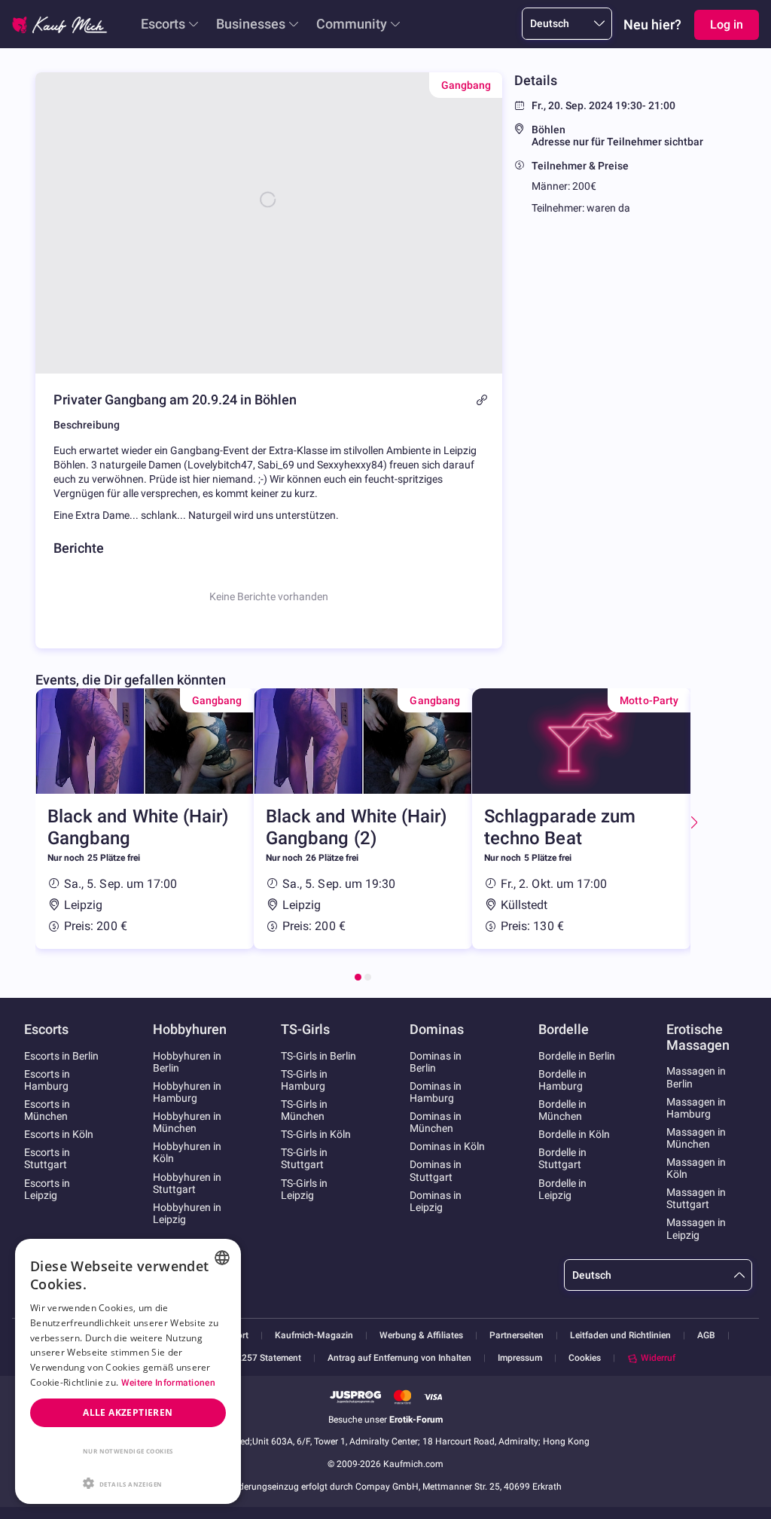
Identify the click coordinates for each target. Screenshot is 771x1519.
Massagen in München (696, 1138)
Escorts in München (47, 1110)
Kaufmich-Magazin (314, 1336)
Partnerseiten (516, 1336)
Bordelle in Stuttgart (562, 1158)
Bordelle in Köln (574, 1134)
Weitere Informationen (168, 1382)
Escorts (163, 24)
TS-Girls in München (304, 1110)
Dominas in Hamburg (436, 1092)
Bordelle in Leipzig (562, 1189)
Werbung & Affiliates (421, 1336)
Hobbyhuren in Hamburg (187, 1092)
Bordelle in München (562, 1110)
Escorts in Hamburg (47, 1080)
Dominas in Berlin (436, 1062)
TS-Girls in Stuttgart (304, 1158)
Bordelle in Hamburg (562, 1080)
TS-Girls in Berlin (318, 1056)
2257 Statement (268, 1358)
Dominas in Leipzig (436, 1201)
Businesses (250, 24)
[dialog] (128, 1371)
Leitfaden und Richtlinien (620, 1336)
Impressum (520, 1358)
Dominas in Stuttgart (436, 1170)
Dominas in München (436, 1122)
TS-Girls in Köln (316, 1134)
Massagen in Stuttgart (696, 1198)
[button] (128, 1482)
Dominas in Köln (447, 1146)
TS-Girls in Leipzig (304, 1189)
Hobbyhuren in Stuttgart (187, 1183)
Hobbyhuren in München (187, 1122)
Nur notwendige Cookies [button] (128, 1451)
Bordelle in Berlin (576, 1056)
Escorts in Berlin (61, 1056)
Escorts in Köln (58, 1134)
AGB (706, 1336)
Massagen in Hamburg (696, 1108)
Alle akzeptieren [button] (127, 1412)
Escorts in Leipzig (47, 1189)
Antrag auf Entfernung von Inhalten (399, 1358)
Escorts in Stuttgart (47, 1158)
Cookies (584, 1358)
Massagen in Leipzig (696, 1228)
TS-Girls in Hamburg (304, 1080)
